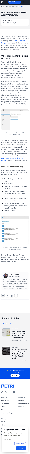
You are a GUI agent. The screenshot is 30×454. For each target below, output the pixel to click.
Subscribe (15, 375)
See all (5, 323)
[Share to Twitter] (7, 295)
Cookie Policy (7, 439)
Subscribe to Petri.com (12, 2)
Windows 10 (15, 6)
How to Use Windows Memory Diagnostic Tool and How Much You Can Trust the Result (19, 354)
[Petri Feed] (10, 393)
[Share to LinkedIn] (14, 393)
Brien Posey (15, 340)
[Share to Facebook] (3, 295)
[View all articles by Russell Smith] (5, 275)
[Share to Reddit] (16, 295)
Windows (8, 6)
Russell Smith (10, 22)
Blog (2, 6)
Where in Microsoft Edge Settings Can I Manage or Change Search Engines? (19, 334)
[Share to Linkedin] (11, 295)
